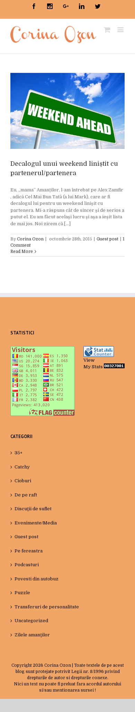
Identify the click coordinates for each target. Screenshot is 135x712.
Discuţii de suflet (33, 508)
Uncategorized (31, 620)
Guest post (107, 239)
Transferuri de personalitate (47, 606)
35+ (18, 452)
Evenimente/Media (36, 522)
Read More (21, 251)
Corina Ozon (30, 239)
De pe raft (26, 494)
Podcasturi (27, 564)
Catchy (22, 466)
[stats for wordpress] (98, 349)
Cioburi (23, 480)
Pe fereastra (29, 550)
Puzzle (22, 592)
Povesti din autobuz (36, 578)
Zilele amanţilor (32, 634)
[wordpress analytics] (114, 366)
